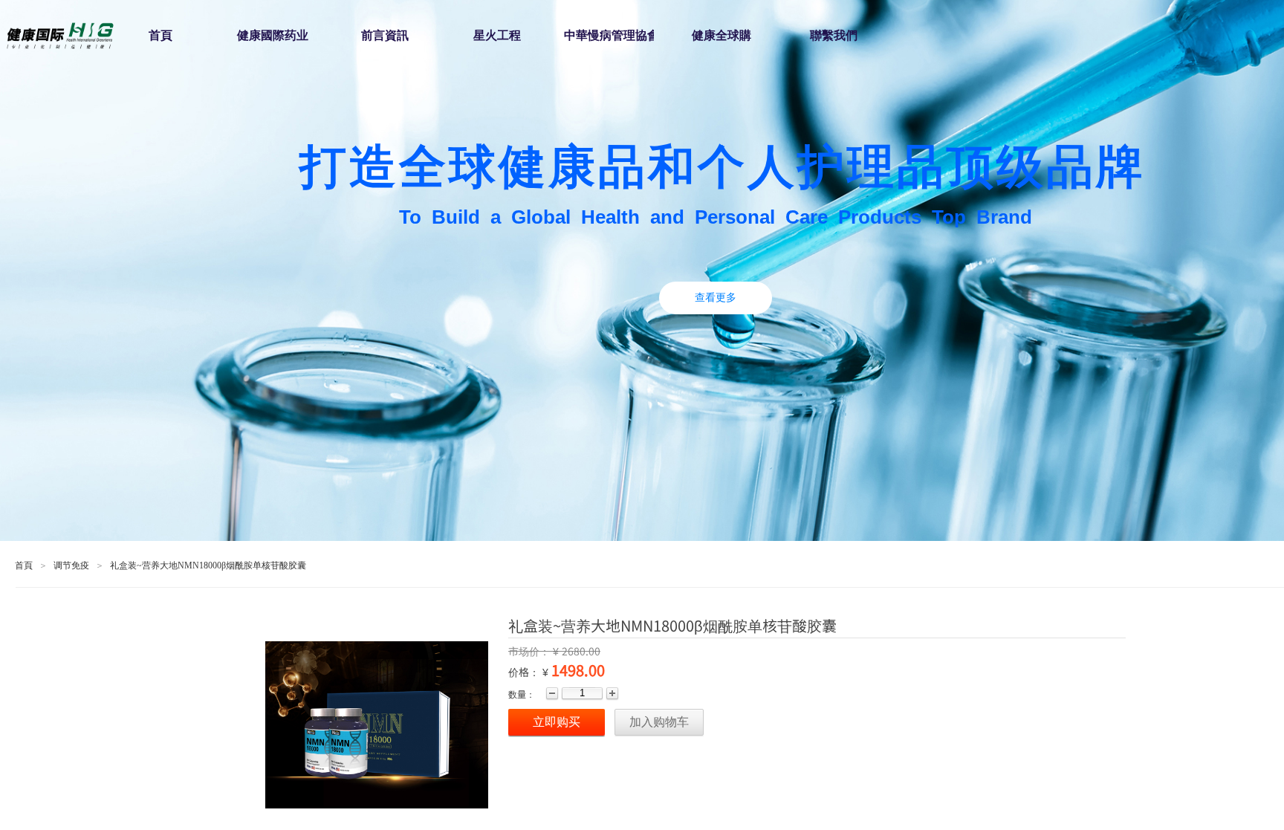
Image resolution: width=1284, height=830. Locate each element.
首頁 (24, 565)
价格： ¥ (528, 671)
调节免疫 (71, 565)
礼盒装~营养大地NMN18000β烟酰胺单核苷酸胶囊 (208, 565)
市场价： (530, 650)
